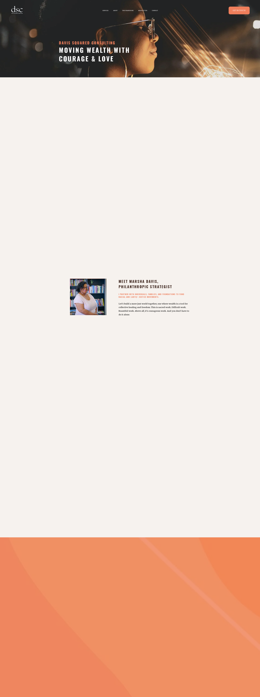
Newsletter (142, 10)
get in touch (239, 10)
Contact (155, 10)
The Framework (128, 10)
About (115, 10)
